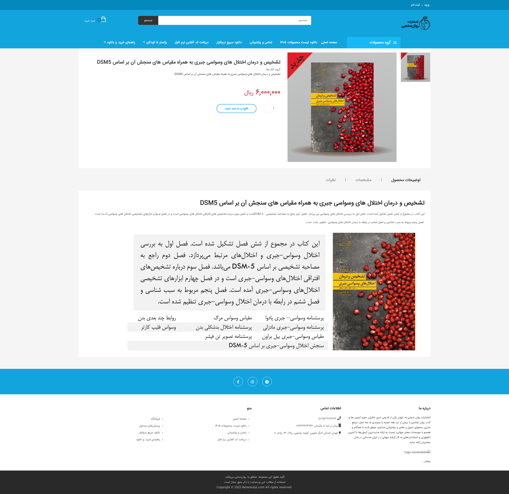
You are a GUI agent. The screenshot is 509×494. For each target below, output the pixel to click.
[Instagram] (252, 381)
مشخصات (363, 180)
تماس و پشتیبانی (261, 42)
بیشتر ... (426, 461)
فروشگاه (155, 419)
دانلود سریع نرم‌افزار (229, 42)
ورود (426, 5)
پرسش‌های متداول (149, 426)
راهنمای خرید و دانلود (120, 42)
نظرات (331, 180)
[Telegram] (267, 381)
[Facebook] (238, 381)
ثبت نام (415, 5)
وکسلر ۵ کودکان (156, 42)
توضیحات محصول (406, 180)
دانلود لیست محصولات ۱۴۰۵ (298, 42)
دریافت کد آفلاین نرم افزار (192, 42)
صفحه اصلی (329, 42)
